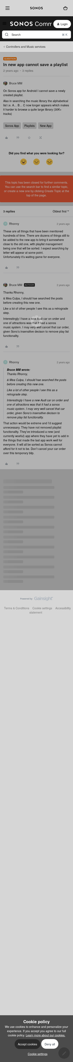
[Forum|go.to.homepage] (28, 24)
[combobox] (36, 34)
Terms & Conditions (16, 608)
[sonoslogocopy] (36, 8)
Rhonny (14, 224)
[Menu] (7, 8)
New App (46, 126)
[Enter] (6, 34)
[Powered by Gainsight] (36, 600)
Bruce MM (15, 83)
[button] (4, 25)
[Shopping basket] (65, 8)
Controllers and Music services (25, 47)
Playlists (29, 126)
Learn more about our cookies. (45, 1035)
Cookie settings (42, 608)
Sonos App (12, 126)
